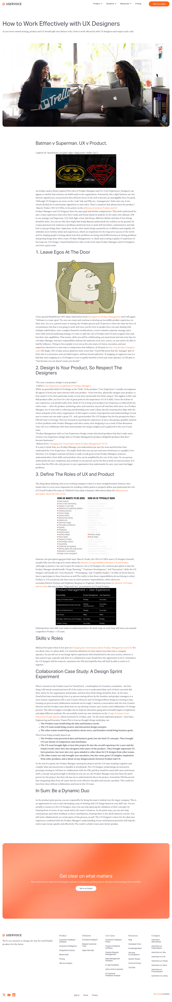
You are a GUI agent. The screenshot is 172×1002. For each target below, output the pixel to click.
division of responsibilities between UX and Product (105, 562)
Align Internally (88, 950)
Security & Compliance (134, 954)
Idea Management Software (112, 960)
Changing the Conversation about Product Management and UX (101, 647)
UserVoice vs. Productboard (157, 970)
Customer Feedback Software (67, 941)
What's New (63, 955)
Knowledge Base (135, 948)
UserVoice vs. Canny (159, 976)
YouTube (131, 967)
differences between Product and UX (100, 207)
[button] (98, 4)
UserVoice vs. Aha (158, 952)
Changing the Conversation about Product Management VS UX (78, 443)
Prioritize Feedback (90, 940)
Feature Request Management (112, 953)
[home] (13, 4)
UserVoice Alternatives (156, 941)
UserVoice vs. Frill (158, 957)
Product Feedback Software (112, 947)
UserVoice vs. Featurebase (156, 947)
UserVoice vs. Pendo (159, 961)
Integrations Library (67, 950)
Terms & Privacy (134, 963)
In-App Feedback (112, 965)
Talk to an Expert (159, 4)
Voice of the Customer (114, 969)
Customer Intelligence (68, 946)
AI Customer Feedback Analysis (112, 974)
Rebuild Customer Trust (89, 945)
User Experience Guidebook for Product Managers (67, 385)
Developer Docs (134, 944)
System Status (134, 959)
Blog (130, 940)
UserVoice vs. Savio (159, 965)
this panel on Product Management (104, 316)
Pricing (138, 4)
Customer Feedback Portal (113, 941)
